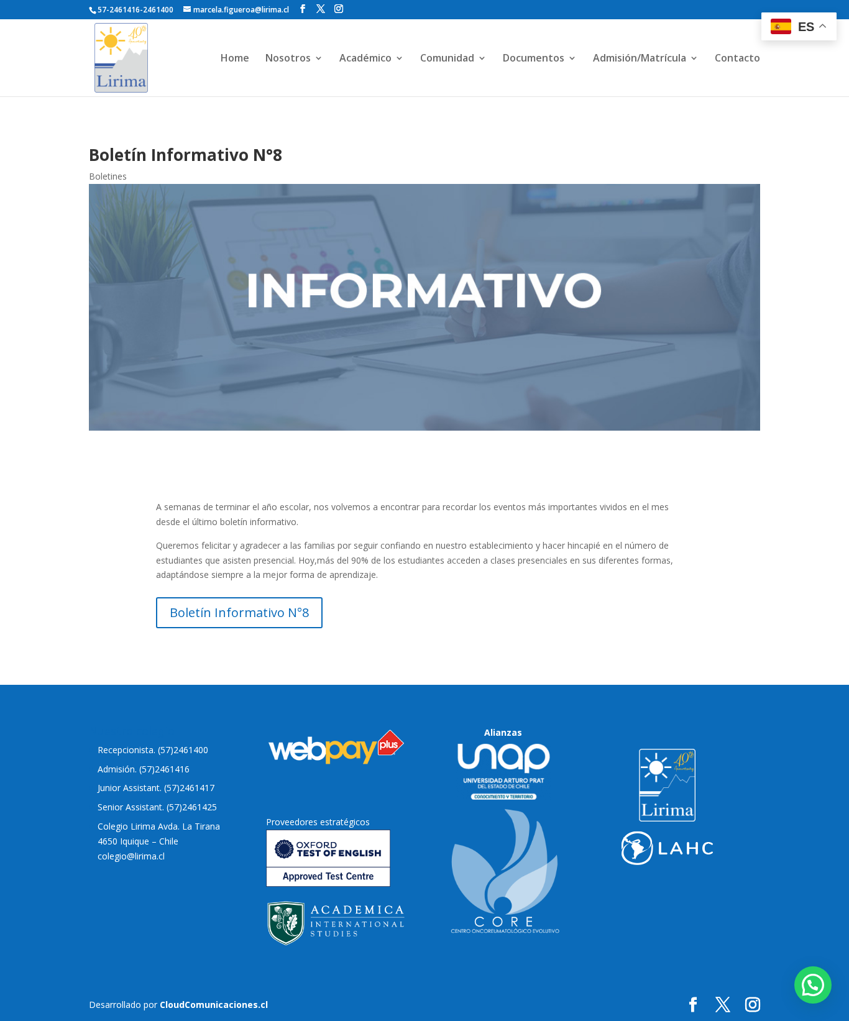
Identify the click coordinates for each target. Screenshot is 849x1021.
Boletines (108, 176)
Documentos (533, 59)
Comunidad (447, 59)
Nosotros (288, 59)
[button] (813, 985)
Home (235, 59)
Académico (365, 59)
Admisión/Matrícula (639, 59)
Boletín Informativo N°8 (239, 612)
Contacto (737, 59)
